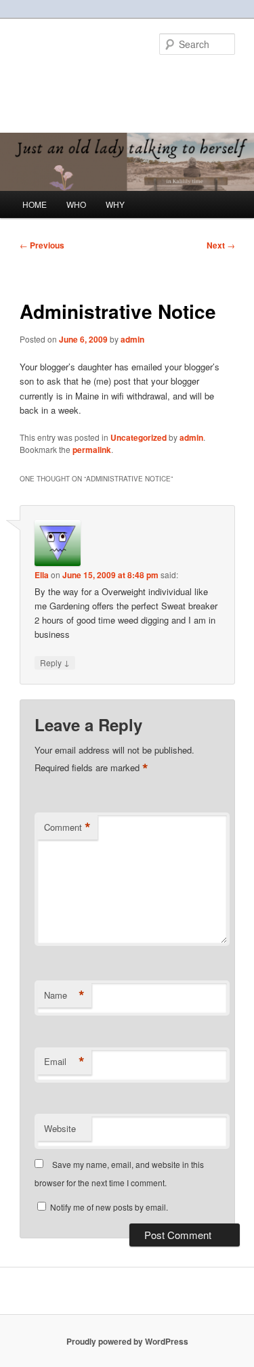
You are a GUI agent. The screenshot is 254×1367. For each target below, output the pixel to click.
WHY (115, 204)
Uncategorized (138, 437)
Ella (42, 575)
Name (64, 995)
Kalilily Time (67, 77)
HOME (34, 204)
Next (221, 245)
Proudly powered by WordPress (127, 1341)
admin (132, 339)
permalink (91, 449)
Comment (67, 827)
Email (64, 1061)
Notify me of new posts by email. (109, 1207)
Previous (42, 245)
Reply (55, 662)
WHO (76, 204)
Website (60, 1128)
